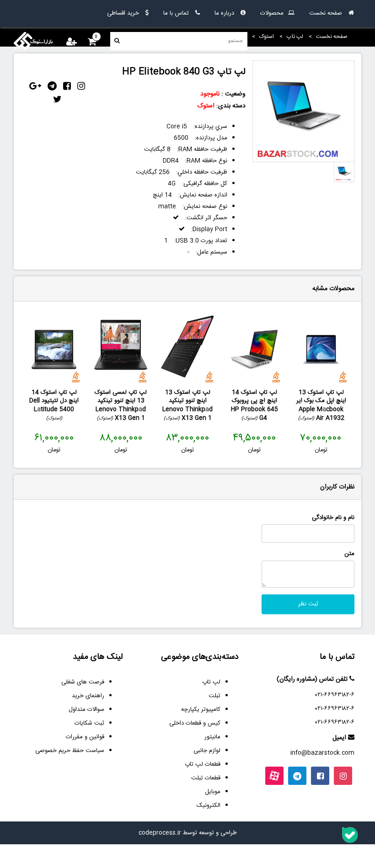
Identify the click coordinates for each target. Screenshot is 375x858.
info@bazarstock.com (322, 753)
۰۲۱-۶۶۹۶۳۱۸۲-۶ (334, 695)
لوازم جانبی (206, 751)
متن (349, 554)
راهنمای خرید (88, 696)
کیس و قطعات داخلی (194, 723)
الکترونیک (208, 805)
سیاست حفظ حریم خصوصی (69, 751)
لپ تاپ (211, 682)
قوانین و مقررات (85, 737)
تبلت (214, 696)
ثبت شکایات (89, 723)
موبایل (212, 792)
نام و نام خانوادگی (333, 518)
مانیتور (212, 737)
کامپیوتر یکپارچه (200, 709)
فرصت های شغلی (82, 682)
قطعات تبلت (205, 778)
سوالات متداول (86, 709)
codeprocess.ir (160, 833)
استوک (206, 106)
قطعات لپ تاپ (202, 764)
